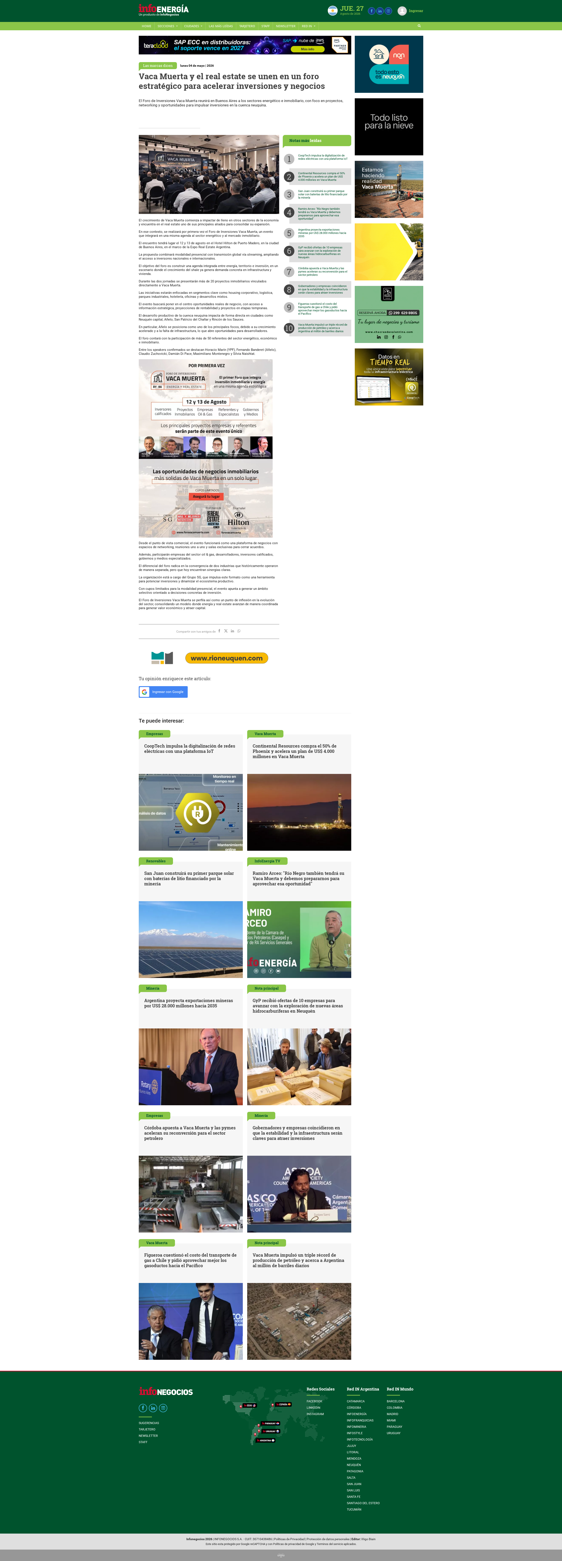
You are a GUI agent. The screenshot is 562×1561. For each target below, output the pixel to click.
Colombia (394, 1407)
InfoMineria (356, 1426)
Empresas (154, 733)
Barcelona (396, 1401)
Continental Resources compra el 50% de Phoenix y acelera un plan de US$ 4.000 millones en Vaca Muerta (321, 176)
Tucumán (354, 1509)
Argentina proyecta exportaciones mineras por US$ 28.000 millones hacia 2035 (322, 233)
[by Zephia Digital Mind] (281, 1555)
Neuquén (354, 1465)
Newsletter (285, 26)
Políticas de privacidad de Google (293, 1544)
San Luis (353, 1490)
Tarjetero (247, 26)
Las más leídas (221, 26)
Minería (152, 988)
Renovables (156, 861)
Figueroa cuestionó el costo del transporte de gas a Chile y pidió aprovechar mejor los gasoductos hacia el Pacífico (322, 308)
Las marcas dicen (158, 65)
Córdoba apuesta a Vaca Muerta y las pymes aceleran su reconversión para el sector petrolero (322, 271)
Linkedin (313, 1407)
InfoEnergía (357, 1414)
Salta (351, 1477)
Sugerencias (149, 1423)
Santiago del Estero (363, 1503)
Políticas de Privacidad (289, 1539)
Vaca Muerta (265, 733)
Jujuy (351, 1446)
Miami (391, 1420)
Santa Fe (353, 1496)
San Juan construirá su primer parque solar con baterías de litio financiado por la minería (322, 194)
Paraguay (394, 1426)
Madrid (392, 1414)
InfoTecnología (360, 1439)
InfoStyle (355, 1433)
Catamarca (356, 1401)
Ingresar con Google (167, 692)
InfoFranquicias (360, 1420)
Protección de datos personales (328, 1539)
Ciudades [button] (192, 26)
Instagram (315, 1414)
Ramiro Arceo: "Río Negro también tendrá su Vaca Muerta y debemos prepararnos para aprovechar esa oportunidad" (319, 213)
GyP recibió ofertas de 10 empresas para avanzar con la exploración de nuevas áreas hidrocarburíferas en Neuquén (320, 252)
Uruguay (393, 1433)
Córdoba (354, 1407)
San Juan (354, 1484)
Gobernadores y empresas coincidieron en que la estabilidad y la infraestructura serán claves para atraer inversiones (323, 289)
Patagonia (355, 1471)
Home (146, 26)
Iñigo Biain (368, 1539)
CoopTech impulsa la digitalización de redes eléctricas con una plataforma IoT (323, 157)
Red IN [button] (307, 26)
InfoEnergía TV (267, 861)
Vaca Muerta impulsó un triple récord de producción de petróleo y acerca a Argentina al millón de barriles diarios (322, 328)
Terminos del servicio (330, 1544)
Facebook (314, 1401)
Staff (265, 26)
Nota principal (267, 988)
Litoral (353, 1452)
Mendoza (354, 1458)
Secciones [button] (166, 26)
